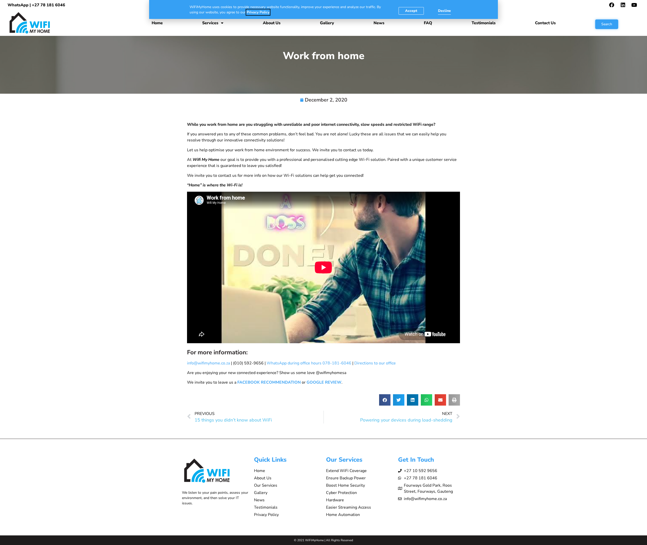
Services (210, 23)
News (379, 23)
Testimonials (484, 23)
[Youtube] (634, 5)
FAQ (428, 23)
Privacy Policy (258, 12)
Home (157, 23)
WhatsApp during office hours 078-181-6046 (309, 363)
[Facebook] (612, 5)
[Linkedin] (623, 5)
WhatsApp (18, 5)
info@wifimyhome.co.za (208, 363)
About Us (272, 23)
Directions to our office (375, 363)
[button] (384, 400)
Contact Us (545, 23)
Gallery (327, 23)
